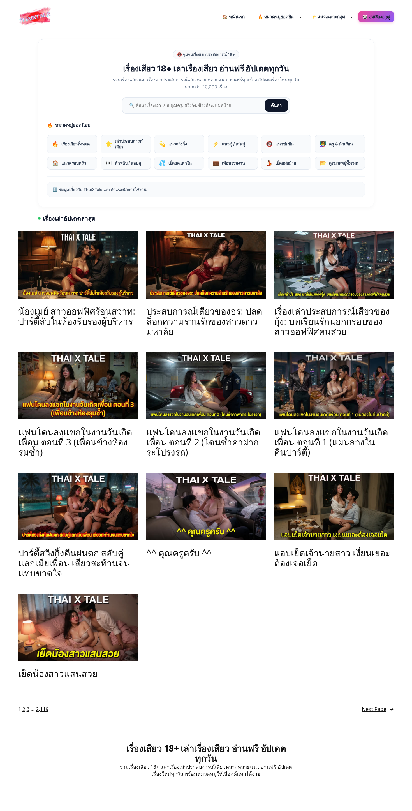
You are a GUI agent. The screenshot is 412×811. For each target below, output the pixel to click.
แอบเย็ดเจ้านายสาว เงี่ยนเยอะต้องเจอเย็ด (332, 558)
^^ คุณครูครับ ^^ (179, 553)
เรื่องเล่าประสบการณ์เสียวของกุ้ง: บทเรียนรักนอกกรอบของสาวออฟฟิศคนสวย (332, 321)
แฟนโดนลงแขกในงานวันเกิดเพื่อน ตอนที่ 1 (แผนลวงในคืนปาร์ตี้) (331, 442)
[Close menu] (387, 17)
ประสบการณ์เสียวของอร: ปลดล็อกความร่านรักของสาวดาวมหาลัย (204, 321)
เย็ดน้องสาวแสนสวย (58, 674)
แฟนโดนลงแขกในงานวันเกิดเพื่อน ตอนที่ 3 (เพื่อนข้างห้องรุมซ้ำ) (75, 442)
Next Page (378, 709)
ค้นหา (276, 105)
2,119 (42, 709)
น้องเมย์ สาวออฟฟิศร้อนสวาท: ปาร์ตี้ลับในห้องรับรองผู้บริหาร (76, 316)
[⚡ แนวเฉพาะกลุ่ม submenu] (351, 16)
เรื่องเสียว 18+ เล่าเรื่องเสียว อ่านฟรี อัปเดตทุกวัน (206, 753)
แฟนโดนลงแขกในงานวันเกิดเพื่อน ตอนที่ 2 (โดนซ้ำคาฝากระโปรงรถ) (203, 442)
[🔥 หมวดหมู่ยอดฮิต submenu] (300, 16)
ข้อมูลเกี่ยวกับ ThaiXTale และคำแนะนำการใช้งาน (99, 189)
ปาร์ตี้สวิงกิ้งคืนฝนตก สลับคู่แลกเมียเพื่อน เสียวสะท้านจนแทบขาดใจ (73, 563)
